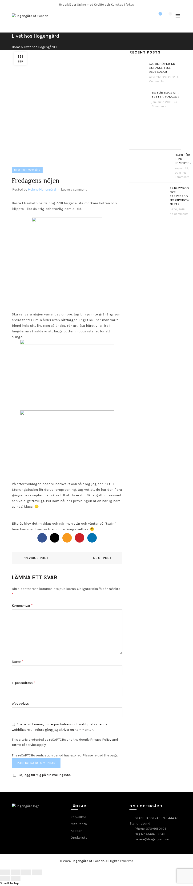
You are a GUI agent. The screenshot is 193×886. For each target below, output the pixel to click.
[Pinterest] (79, 538)
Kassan (76, 831)
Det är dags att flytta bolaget (165, 94)
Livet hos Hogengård (39, 47)
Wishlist (160, 13)
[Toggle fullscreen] (26, 872)
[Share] (15, 872)
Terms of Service (24, 745)
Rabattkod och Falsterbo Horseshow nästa (179, 196)
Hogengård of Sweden (88, 861)
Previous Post (35, 558)
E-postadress (23, 682)
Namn (18, 661)
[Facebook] (42, 538)
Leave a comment (74, 189)
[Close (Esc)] (5, 872)
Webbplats (20, 704)
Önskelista (79, 838)
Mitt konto (79, 824)
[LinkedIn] (92, 538)
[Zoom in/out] (37, 872)
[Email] (67, 538)
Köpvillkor (78, 817)
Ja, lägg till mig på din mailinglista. (45, 775)
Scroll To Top (9, 883)
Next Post (102, 558)
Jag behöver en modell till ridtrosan (162, 67)
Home (16, 47)
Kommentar (22, 605)
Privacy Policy (100, 740)
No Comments (179, 214)
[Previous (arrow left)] (5, 878)
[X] (54, 538)
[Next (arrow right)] (15, 878)
